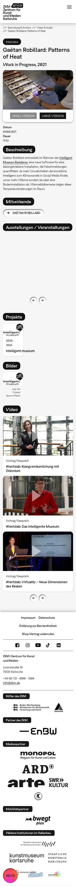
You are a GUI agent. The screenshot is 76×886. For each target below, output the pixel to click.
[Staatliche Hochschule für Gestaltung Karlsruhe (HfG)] (38, 844)
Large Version (53, 116)
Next (42, 300)
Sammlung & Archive (19, 27)
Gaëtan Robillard (26, 213)
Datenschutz (47, 617)
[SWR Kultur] (58, 782)
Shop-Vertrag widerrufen (38, 634)
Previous (33, 300)
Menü (69, 7)
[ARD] (38, 768)
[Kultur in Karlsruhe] (38, 796)
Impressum (28, 617)
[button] (13, 379)
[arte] (26, 782)
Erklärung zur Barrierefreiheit (38, 625)
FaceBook (17, 645)
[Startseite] (16, 11)
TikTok (48, 645)
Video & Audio (45, 27)
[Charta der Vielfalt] (28, 874)
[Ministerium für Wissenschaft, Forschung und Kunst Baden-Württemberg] (31, 707)
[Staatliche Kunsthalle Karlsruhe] (57, 857)
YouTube (38, 645)
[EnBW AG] (38, 731)
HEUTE (10, 875)
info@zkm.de (11, 682)
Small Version (23, 116)
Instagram (27, 645)
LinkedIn (58, 645)
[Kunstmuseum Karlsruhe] (27, 857)
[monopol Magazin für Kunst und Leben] (38, 755)
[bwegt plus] (38, 820)
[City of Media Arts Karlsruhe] (54, 874)
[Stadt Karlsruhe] (58, 707)
